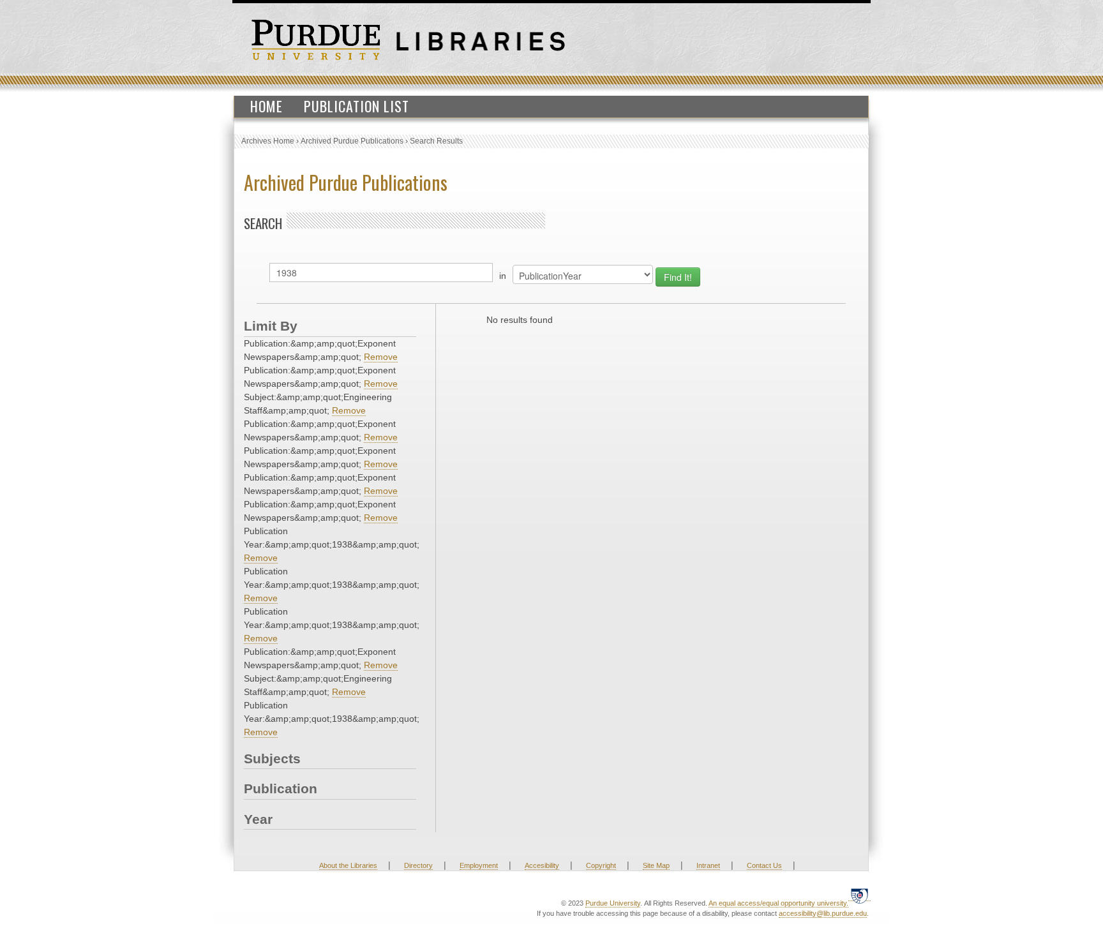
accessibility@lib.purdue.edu (823, 913)
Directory (418, 865)
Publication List (356, 106)
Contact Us (764, 865)
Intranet (708, 865)
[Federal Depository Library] (859, 895)
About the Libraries (348, 865)
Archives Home (267, 141)
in (502, 276)
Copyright (601, 865)
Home (266, 106)
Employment (479, 865)
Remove (381, 357)
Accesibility (542, 865)
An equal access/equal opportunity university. (778, 903)
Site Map (656, 865)
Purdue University (612, 903)
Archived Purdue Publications (352, 141)
